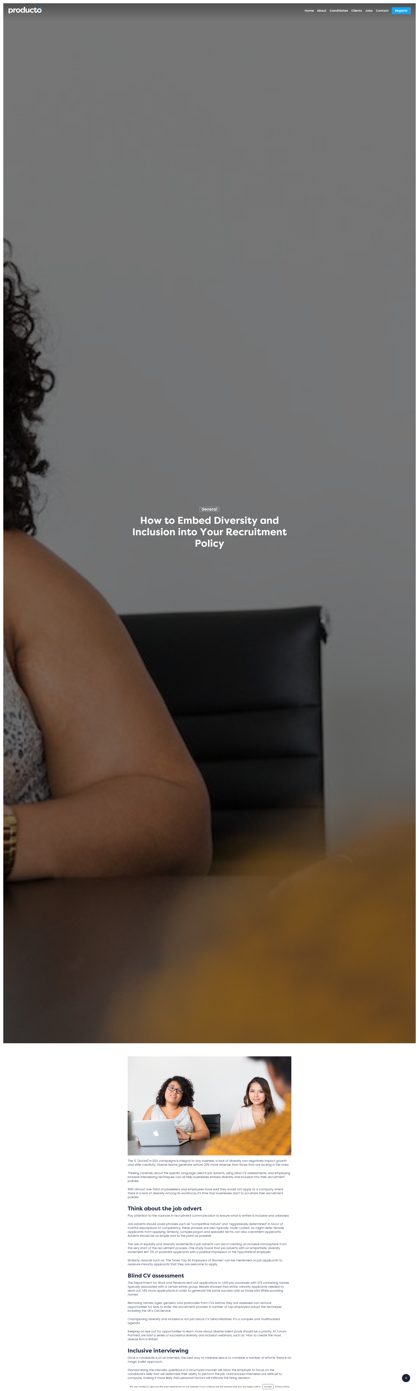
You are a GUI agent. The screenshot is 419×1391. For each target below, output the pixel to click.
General (209, 509)
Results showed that (214, 1287)
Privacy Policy (282, 1386)
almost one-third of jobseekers (157, 1189)
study (199, 1248)
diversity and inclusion (237, 1177)
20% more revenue (217, 1165)
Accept (268, 1386)
